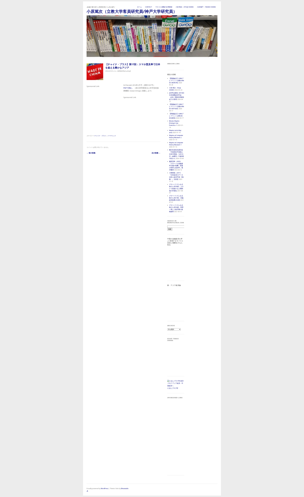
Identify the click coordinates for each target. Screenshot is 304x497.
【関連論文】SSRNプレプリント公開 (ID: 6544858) (176, 116)
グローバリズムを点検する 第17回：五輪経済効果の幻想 (176, 198)
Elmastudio (124, 488)
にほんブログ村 (172, 388)
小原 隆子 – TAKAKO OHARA (206, 7)
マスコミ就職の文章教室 (163, 7)
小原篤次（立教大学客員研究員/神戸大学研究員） (132, 11)
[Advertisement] (104, 103)
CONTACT (148, 7)
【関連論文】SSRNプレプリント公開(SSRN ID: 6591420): (176, 106)
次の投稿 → (156, 153)
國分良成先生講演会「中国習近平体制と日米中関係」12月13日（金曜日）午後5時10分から (176, 154)
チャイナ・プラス (100, 136)
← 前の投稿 (91, 153)
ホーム (139, 7)
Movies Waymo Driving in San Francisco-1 (174, 123)
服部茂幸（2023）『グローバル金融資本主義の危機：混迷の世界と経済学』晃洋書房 (176, 166)
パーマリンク (111, 136)
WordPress (104, 488)
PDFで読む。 (128, 88)
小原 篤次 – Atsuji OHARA (185, 7)
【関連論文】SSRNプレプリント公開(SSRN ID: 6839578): (176, 81)
